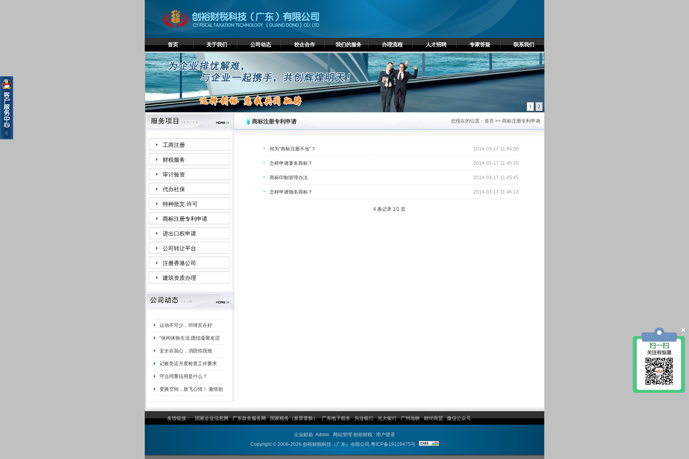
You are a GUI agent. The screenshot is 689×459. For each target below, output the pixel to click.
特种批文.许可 (180, 204)
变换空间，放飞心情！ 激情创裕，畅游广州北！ (191, 384)
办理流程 (392, 44)
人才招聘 (436, 44)
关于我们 (217, 44)
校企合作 (304, 44)
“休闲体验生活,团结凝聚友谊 (189, 331)
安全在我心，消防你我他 (185, 344)
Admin (322, 434)
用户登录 (385, 434)
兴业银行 (364, 418)
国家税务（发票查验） (294, 418)
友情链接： (179, 418)
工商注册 (174, 145)
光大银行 (387, 418)
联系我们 (524, 44)
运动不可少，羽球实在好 (185, 318)
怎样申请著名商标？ (291, 163)
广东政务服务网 (249, 418)
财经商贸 (433, 418)
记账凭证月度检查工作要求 (188, 357)
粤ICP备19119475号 (393, 444)
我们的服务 (349, 44)
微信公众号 (459, 418)
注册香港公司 (179, 263)
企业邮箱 (303, 434)
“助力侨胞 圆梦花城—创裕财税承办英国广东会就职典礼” (191, 396)
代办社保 (174, 189)
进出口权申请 (179, 234)
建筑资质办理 (179, 278)
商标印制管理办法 (289, 177)
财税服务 (174, 160)
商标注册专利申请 (185, 219)
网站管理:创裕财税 (352, 434)
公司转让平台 (179, 248)
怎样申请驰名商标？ (291, 192)
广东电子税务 (336, 418)
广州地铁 (410, 418)
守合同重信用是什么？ (183, 369)
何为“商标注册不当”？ (293, 149)
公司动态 (260, 44)
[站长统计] (429, 444)
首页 (173, 44)
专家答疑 (480, 44)
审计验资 (174, 175)
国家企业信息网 (211, 418)
